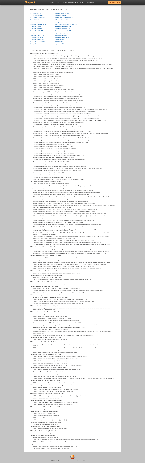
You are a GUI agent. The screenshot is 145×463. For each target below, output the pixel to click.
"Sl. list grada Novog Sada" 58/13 (38, 24)
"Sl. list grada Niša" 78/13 (36, 26)
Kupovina (58, 2)
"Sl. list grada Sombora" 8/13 (37, 44)
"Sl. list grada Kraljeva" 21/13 (37, 35)
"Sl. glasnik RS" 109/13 (35, 13)
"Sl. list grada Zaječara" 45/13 (61, 20)
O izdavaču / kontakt (73, 2)
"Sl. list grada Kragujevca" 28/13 (37, 28)
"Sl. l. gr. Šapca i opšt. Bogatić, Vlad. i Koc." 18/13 (66, 24)
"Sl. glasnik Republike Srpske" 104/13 (63, 44)
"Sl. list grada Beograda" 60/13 (37, 22)
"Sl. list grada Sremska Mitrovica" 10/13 (64, 17)
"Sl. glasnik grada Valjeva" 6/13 (62, 33)
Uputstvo (64, 2)
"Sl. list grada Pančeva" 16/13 (37, 39)
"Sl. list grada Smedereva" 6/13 (62, 13)
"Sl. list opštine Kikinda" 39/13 (62, 37)
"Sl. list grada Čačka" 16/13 (36, 30)
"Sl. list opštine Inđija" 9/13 (61, 39)
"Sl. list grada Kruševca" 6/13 (37, 33)
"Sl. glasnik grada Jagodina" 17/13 (63, 28)
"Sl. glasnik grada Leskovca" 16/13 (63, 30)
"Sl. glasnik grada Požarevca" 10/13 (63, 26)
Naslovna (52, 2)
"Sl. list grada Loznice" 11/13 (61, 15)
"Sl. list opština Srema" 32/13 (61, 35)
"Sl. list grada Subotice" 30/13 (61, 22)
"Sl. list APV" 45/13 (34, 20)
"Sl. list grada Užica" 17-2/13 (36, 37)
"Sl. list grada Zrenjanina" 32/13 (37, 41)
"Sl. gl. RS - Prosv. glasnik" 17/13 (37, 15)
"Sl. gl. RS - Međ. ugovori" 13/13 (37, 17)
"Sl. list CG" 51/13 (59, 41)
